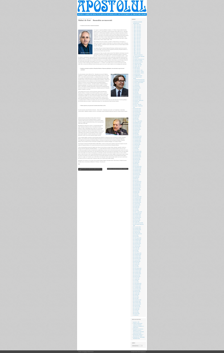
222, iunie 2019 (136, 210)
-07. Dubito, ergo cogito (137, 64)
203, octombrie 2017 (137, 184)
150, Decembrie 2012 (137, 111)
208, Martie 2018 (136, 191)
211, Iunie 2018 (136, 195)
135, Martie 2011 (136, 89)
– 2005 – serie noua (136, 46)
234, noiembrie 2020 (137, 228)
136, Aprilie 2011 (136, 90)
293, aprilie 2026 (136, 309)
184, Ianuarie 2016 (136, 158)
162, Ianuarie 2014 (136, 127)
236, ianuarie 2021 (136, 231)
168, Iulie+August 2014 (137, 136)
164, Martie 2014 (136, 130)
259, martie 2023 (136, 262)
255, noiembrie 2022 (137, 257)
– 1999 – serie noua (136, 38)
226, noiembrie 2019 (137, 215)
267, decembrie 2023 (137, 273)
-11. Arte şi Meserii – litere (138, 70)
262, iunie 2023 (136, 266)
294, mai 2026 (135, 310)
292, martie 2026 (136, 308)
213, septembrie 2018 (88, 18)
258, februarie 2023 (136, 261)
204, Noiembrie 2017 (137, 185)
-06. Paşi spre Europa (137, 63)
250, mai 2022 (135, 250)
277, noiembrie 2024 (137, 287)
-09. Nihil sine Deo (136, 67)
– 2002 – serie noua (136, 42)
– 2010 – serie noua (136, 53)
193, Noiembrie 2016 (137, 170)
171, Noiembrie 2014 (137, 140)
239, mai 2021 (135, 235)
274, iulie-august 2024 (137, 283)
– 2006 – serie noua (136, 48)
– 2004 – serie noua (136, 45)
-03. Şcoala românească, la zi (138, 59)
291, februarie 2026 (136, 306)
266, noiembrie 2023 (137, 272)
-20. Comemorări (136, 83)
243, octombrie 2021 (137, 240)
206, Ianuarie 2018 (136, 188)
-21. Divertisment (136, 85)
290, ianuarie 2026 (136, 305)
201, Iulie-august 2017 (137, 181)
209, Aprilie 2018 (136, 192)
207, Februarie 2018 (137, 189)
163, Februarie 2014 (137, 129)
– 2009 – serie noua (136, 52)
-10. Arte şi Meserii (136, 68)
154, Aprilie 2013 (136, 116)
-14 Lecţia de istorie (81, 18)
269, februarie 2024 (136, 276)
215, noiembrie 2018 (137, 200)
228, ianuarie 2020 (136, 218)
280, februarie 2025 (136, 291)
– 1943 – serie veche (137, 37)
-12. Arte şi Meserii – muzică (138, 71)
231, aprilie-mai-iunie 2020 (138, 222)
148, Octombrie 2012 (137, 108)
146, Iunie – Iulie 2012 (137, 104)
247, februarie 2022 (136, 246)
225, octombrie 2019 (137, 214)
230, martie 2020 (136, 221)
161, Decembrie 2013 (137, 126)
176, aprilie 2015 (136, 147)
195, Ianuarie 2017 (136, 173)
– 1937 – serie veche (137, 28)
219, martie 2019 (136, 206)
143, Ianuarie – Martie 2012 (138, 100)
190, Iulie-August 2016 (137, 166)
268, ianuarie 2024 (136, 275)
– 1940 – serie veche (137, 32)
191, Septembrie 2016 (137, 167)
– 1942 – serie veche (137, 35)
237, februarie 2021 (136, 232)
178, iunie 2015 (136, 149)
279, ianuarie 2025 (136, 290)
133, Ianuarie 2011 (136, 86)
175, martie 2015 (136, 145)
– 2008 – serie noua (136, 50)
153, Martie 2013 (136, 115)
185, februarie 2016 (136, 159)
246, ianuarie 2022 (136, 244)
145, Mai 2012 (135, 103)
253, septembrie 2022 (137, 254)
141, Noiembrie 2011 (137, 97)
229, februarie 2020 (136, 220)
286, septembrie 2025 (137, 299)
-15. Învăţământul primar (137, 75)
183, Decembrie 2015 (137, 156)
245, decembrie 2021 (137, 243)
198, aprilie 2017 (136, 177)
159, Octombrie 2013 (137, 123)
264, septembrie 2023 (137, 269)
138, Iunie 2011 (136, 93)
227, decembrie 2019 (137, 217)
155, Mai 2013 (135, 118)
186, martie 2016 (136, 160)
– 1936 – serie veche (137, 27)
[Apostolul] (112, 8)
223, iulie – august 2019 (137, 211)
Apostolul (85, 351)
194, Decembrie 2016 (137, 171)
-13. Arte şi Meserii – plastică (138, 72)
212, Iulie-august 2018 (137, 196)
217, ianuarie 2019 (136, 203)
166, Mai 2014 (135, 133)
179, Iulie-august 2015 (137, 151)
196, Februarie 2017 (137, 174)
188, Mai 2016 (135, 163)
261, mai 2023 (135, 265)
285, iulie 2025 (135, 298)
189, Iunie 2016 (136, 165)
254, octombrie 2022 (137, 255)
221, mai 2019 (135, 209)
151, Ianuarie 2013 (136, 112)
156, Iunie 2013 (136, 119)
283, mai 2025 (135, 295)
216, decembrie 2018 (137, 202)
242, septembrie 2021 (137, 239)
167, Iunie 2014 (136, 134)
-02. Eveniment (136, 57)
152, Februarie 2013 (137, 114)
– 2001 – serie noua (136, 41)
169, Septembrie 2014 (137, 137)
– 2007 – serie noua (136, 49)
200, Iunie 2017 (136, 180)
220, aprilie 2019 (136, 207)
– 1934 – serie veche (137, 24)
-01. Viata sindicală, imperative (138, 56)
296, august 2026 (136, 313)
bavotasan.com (143, 351)
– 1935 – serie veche (137, 26)
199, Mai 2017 (135, 178)
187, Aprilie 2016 (136, 162)
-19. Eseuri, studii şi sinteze (138, 82)
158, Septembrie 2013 (137, 122)
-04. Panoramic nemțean (137, 60)
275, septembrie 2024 (137, 284)
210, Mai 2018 (135, 193)
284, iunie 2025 (136, 297)
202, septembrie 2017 (137, 182)
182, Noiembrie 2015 (137, 155)
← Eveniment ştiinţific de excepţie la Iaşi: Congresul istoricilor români (89, 169)
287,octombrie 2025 (136, 301)
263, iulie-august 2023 (137, 268)
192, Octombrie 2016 (137, 169)
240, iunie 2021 (136, 236)
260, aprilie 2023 (136, 264)
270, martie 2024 (136, 277)
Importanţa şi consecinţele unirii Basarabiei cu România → (118, 168)
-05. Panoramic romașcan (138, 61)
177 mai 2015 (135, 148)
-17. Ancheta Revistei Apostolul (138, 79)
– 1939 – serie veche (137, 31)
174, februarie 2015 (136, 144)
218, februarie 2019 (136, 204)
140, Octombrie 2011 (137, 96)
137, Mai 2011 (135, 92)
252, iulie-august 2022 (137, 253)
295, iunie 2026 (136, 312)
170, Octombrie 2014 (137, 138)
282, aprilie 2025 (136, 294)
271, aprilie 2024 (136, 279)
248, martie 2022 (136, 247)
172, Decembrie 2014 (137, 141)
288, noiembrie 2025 (137, 302)
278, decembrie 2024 (137, 288)
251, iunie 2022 (136, 251)
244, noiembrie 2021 (137, 242)
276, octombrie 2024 (137, 286)
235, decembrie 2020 (137, 229)
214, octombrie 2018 (137, 199)
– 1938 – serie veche (137, 30)
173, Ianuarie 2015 (136, 143)
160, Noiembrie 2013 (137, 125)
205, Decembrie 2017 (137, 187)
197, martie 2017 (136, 176)
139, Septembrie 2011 (137, 94)
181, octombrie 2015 (137, 154)
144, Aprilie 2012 (136, 101)
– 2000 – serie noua (136, 39)
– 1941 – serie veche (137, 34)
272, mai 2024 (135, 280)
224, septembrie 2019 (137, 213)
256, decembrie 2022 (137, 258)
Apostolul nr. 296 (136, 322)
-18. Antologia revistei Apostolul (139, 81)
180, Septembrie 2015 (137, 152)
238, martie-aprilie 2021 (137, 233)
